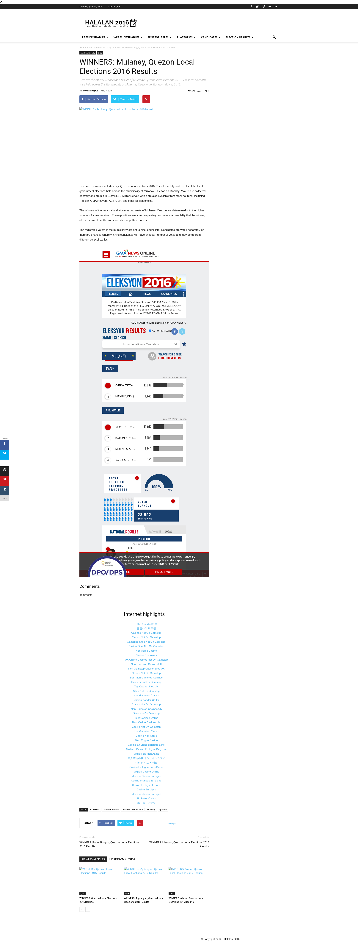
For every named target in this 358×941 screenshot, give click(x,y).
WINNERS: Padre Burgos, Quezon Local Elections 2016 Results (109, 844)
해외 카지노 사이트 (146, 762)
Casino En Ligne (146, 789)
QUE (100, 53)
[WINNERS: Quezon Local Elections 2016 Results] (99, 881)
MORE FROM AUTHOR (122, 859)
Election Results (238, 37)
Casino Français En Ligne (146, 780)
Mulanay (151, 809)
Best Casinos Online (146, 717)
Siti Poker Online (146, 798)
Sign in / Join (114, 6)
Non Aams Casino (146, 650)
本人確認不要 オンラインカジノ (146, 758)
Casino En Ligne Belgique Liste (146, 744)
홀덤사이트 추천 (146, 628)
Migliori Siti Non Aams (146, 753)
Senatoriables (158, 37)
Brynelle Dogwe (90, 90)
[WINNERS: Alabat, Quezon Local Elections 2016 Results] (189, 881)
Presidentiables (93, 37)
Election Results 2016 (133, 809)
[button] (274, 37)
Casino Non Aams (146, 655)
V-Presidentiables (126, 37)
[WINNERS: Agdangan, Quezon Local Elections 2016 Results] (144, 881)
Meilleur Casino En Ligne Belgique (146, 749)
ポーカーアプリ (146, 802)
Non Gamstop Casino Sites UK (146, 668)
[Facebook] (251, 6)
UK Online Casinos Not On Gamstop (146, 659)
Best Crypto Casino (146, 740)
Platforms (185, 37)
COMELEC (95, 809)
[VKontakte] (269, 6)
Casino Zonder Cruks (146, 699)
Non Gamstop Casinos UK (146, 664)
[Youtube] (276, 6)
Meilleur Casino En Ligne (146, 776)
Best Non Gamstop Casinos (146, 677)
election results (111, 809)
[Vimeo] (263, 6)
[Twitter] (257, 6)
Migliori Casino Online (146, 771)
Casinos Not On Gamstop (146, 632)
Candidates (209, 37)
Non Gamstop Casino (146, 695)
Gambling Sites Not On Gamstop (146, 641)
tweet (172, 824)
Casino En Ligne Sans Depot (146, 767)
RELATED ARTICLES (93, 859)
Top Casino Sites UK (146, 686)
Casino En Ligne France (146, 785)
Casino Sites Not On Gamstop (146, 646)
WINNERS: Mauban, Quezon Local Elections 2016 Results (179, 844)
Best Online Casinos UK (146, 722)
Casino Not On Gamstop (146, 637)
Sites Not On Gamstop (146, 690)
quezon (163, 809)
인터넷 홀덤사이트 (146, 623)
